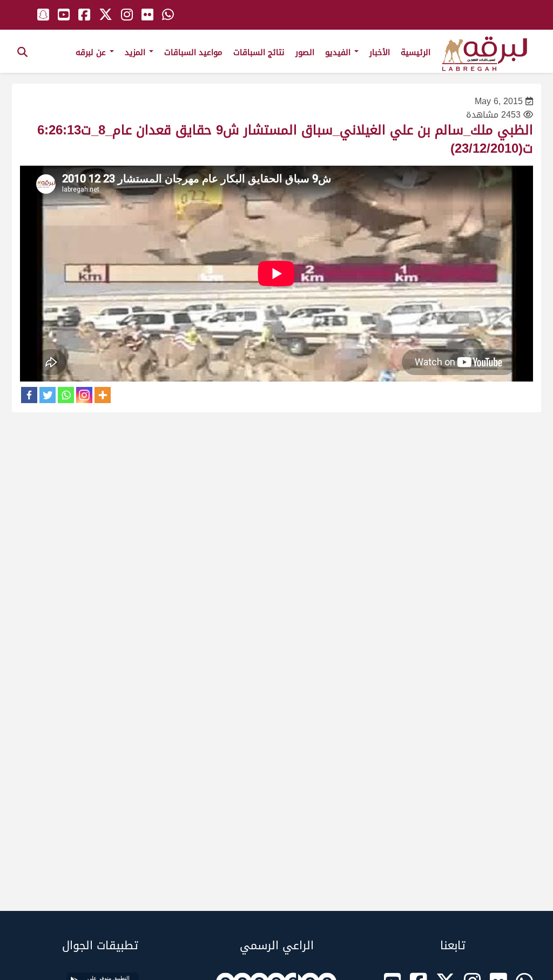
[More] (103, 395)
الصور (304, 52)
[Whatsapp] (66, 395)
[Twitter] (47, 395)
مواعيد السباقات (193, 52)
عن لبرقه (92, 52)
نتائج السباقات (259, 52)
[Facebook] (29, 395)
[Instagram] (84, 395)
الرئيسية (415, 52)
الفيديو (339, 52)
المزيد (136, 52)
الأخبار (379, 52)
